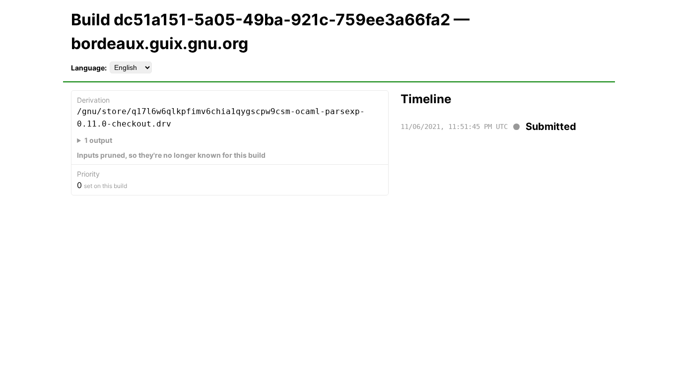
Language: (89, 68)
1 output (98, 140)
